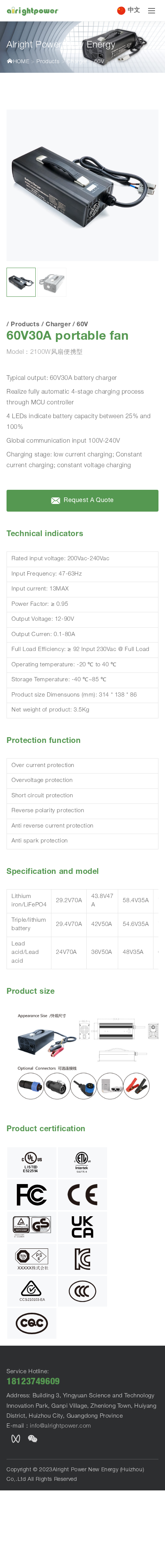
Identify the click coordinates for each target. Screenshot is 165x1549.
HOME (21, 62)
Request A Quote (88, 501)
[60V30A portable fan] (82, 185)
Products (47, 62)
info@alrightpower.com (60, 1426)
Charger (77, 62)
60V (99, 62)
